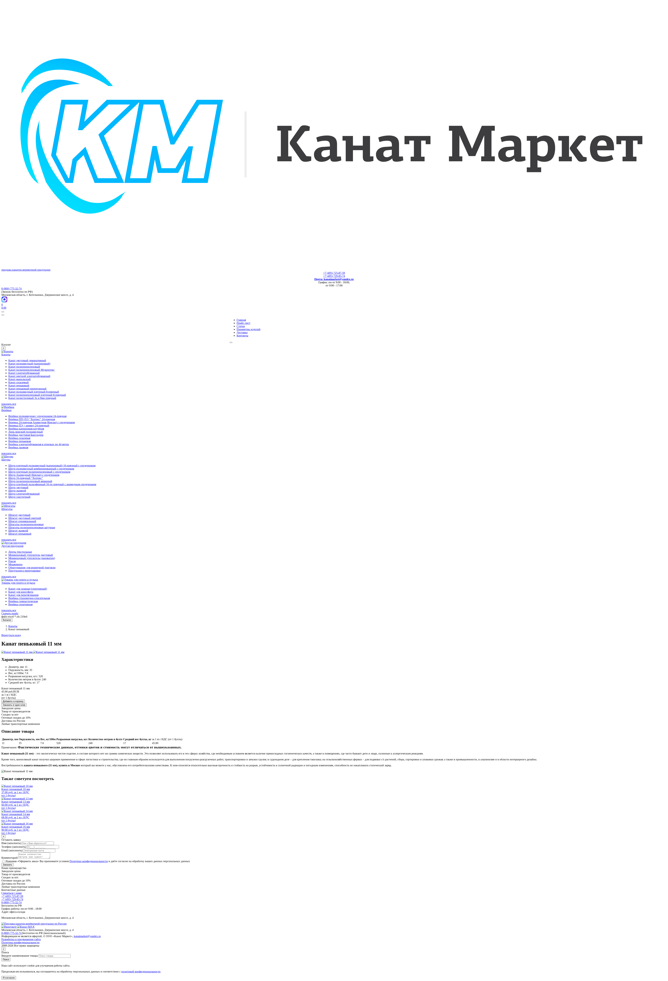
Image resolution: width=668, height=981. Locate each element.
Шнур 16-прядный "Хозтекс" (25, 478)
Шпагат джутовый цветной (24, 518)
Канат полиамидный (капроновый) (29, 363)
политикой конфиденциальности (140, 971)
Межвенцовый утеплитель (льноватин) (31, 558)
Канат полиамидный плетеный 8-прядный (33, 391)
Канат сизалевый (18, 382)
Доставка (242, 332)
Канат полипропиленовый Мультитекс (31, 369)
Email (11, 850)
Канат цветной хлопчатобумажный (29, 376)
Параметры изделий (248, 329)
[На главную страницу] (34, 923)
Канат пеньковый (18, 385)
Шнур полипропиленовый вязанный (30, 481)
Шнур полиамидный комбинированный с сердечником (41, 468)
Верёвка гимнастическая (23, 601)
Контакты (242, 335)
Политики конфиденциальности (88, 861)
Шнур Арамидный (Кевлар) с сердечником (33, 474)
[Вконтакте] (9, 926)
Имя (11, 843)
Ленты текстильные (20, 551)
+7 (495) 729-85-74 (334, 276)
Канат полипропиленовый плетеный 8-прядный (37, 394)
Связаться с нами (11, 893)
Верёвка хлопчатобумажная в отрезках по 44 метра (38, 444)
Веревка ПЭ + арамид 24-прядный (28, 425)
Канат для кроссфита (20, 591)
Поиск (6, 959)
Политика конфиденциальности (20, 942)
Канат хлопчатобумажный (24, 372)
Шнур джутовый (18, 487)
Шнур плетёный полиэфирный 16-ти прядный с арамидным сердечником (52, 484)
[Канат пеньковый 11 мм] (17, 652)
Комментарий (9, 857)
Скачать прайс (9, 613)
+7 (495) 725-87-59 (334, 272)
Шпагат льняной (18, 530)
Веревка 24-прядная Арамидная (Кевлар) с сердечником (41, 422)
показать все (8, 403)
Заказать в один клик (14, 705)
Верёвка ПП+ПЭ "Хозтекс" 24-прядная (31, 419)
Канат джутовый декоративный (27, 360)
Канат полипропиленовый (24, 366)
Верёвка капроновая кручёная (26, 428)
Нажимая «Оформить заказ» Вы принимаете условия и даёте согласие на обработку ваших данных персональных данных (97, 861)
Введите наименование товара (19, 955)
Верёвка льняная (18, 447)
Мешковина (15, 564)
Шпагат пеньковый (19, 533)
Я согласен (9, 977)
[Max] (4, 301)
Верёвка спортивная (20, 604)
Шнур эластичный (19, 496)
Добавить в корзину (13, 701)
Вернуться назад (11, 635)
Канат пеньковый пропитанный (27, 388)
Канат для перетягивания (23, 595)
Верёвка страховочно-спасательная (29, 598)
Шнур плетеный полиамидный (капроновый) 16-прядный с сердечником (52, 465)
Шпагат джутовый (19, 514)
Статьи (241, 326)
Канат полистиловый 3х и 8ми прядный (32, 398)
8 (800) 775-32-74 (11, 288)
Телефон (13, 846)
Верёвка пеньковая (19, 441)
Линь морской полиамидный (25, 431)
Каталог (7, 620)
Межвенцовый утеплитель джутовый (30, 554)
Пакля (12, 561)
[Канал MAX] (26, 926)
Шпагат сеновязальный (22, 521)
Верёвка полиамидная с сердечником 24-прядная (37, 416)
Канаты (12, 626)
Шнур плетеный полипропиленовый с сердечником (39, 471)
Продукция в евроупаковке (24, 570)
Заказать (7, 864)
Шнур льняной (17, 490)
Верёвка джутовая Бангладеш (25, 434)
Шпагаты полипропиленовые (26, 524)
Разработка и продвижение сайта (21, 939)
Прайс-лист (243, 323)
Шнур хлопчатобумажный (24, 493)
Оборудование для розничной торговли (31, 567)
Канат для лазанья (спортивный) (27, 588)
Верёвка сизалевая (19, 438)
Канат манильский (19, 379)
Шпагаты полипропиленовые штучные (31, 527)
